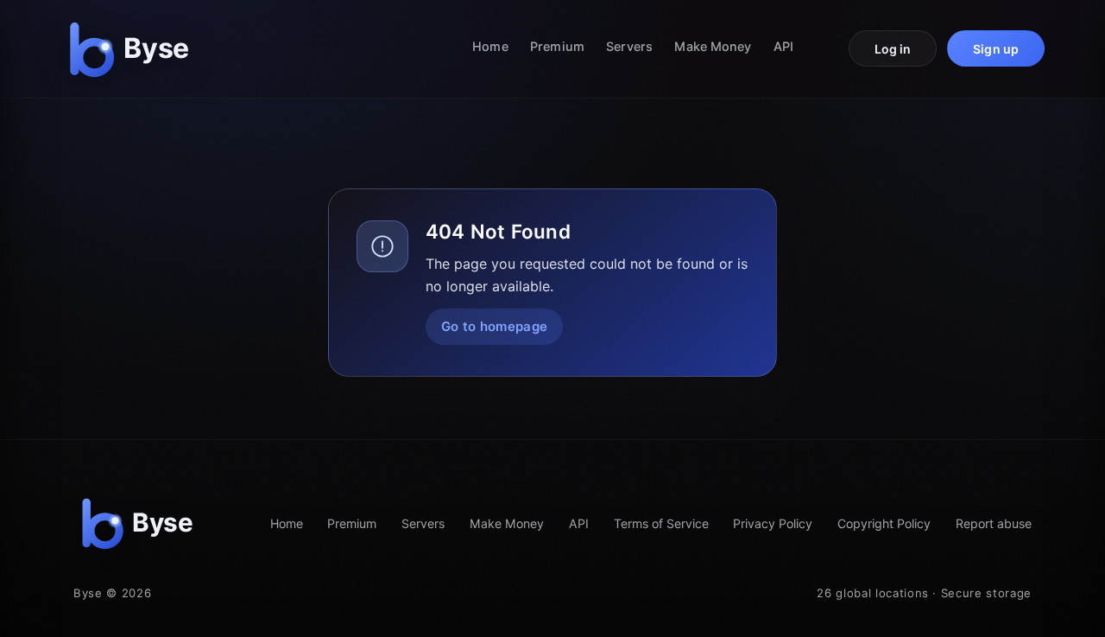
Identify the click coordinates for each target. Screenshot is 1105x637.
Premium (557, 46)
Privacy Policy (772, 523)
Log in (893, 48)
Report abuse (994, 523)
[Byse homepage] (132, 49)
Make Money (712, 46)
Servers (629, 46)
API (783, 46)
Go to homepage (494, 326)
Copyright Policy (884, 523)
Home (490, 46)
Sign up (996, 48)
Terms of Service (661, 523)
